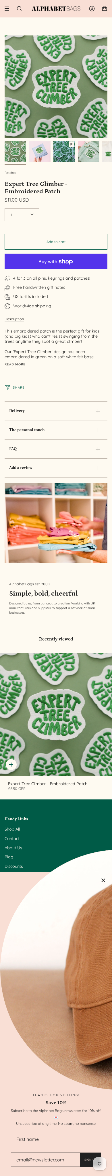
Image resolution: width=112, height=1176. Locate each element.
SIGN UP (90, 1159)
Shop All (12, 829)
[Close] (103, 880)
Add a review (20, 467)
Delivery (17, 411)
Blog (9, 856)
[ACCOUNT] (92, 8)
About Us (13, 847)
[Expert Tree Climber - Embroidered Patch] (56, 714)
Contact (12, 838)
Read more (15, 364)
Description (14, 319)
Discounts (14, 866)
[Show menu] (9, 8)
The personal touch (27, 430)
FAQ (13, 449)
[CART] (104, 8)
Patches (10, 173)
